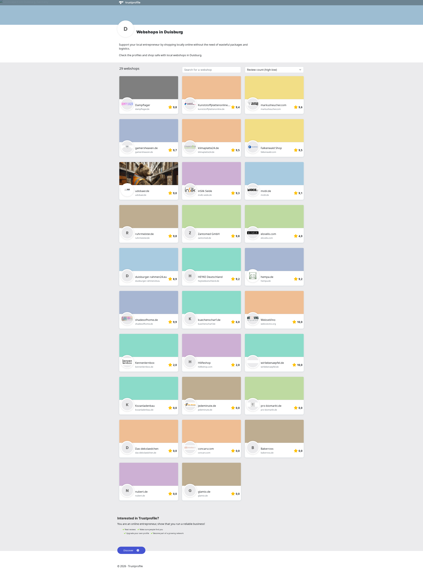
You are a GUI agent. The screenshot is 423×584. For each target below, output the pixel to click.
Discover (128, 550)
